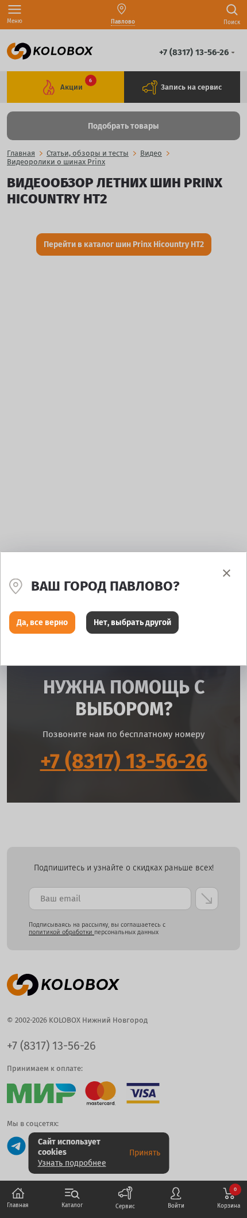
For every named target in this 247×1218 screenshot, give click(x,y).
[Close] (226, 573)
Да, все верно (42, 622)
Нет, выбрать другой (132, 622)
